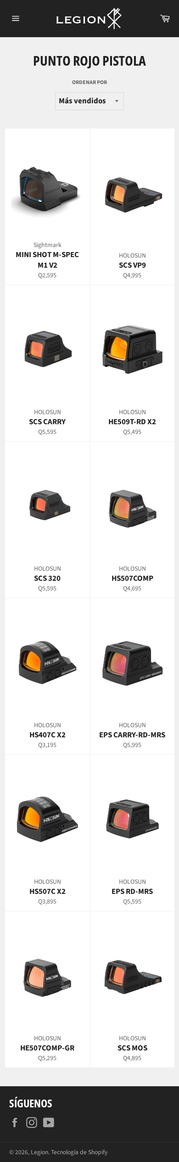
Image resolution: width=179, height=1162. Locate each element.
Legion (39, 1152)
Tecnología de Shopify (79, 1152)
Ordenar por (89, 82)
